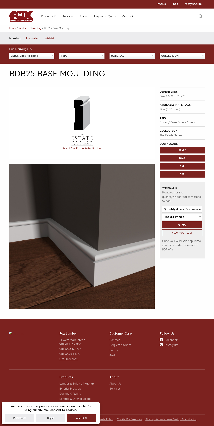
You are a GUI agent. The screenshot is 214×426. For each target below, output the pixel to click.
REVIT (182, 150)
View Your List (182, 232)
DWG (182, 158)
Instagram (171, 345)
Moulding (15, 38)
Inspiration (32, 38)
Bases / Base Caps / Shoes (177, 122)
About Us (115, 383)
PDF (182, 174)
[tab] (48, 16)
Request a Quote (120, 345)
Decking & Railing (70, 393)
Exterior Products (70, 388)
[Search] (200, 16)
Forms (161, 4)
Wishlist (49, 38)
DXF (182, 166)
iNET (175, 4)
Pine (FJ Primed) (170, 109)
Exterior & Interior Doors (75, 398)
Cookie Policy (105, 419)
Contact (115, 340)
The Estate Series (171, 135)
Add (184, 224)
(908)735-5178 (193, 4)
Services (115, 388)
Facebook (171, 340)
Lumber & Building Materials (77, 383)
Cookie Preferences (129, 419)
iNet (112, 355)
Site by (171, 419)
